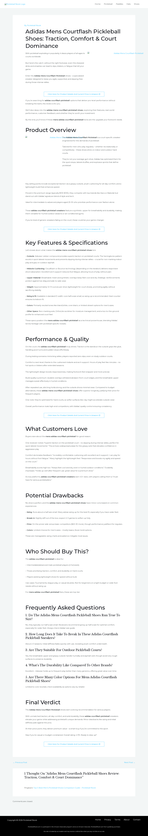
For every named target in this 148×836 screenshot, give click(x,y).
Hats (128, 4)
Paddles (119, 4)
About (127, 820)
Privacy (107, 820)
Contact (136, 820)
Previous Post (20, 762)
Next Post (129, 762)
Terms (117, 820)
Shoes (136, 4)
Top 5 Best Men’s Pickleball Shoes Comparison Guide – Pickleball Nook (64, 788)
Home (97, 4)
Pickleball (108, 4)
